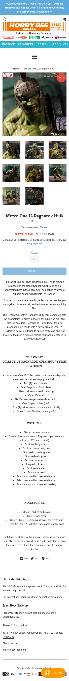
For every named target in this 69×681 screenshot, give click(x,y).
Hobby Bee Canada (43, 668)
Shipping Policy (34, 243)
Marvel (43, 227)
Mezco (34, 221)
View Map (8, 636)
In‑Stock (8, 44)
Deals (42, 44)
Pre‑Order (26, 44)
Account (59, 44)
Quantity (34, 253)
